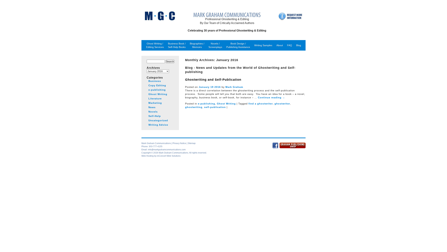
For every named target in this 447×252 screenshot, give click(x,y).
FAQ (289, 45)
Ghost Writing (226, 103)
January (204, 87)
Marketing (155, 103)
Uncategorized (158, 120)
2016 (217, 87)
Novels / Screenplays (215, 45)
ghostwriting (193, 107)
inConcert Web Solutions (169, 156)
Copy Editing (157, 85)
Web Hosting (147, 156)
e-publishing (206, 103)
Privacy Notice (179, 143)
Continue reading (271, 97)
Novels (153, 111)
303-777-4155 (155, 146)
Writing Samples (263, 45)
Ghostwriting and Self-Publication (213, 79)
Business (154, 81)
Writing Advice (158, 124)
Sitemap (192, 143)
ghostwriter (282, 103)
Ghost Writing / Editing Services (155, 45)
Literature (155, 98)
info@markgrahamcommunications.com (167, 149)
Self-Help (154, 116)
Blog (298, 45)
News (152, 107)
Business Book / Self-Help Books (177, 45)
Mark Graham (234, 87)
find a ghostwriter (260, 103)
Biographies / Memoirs (197, 45)
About (279, 45)
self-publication (215, 107)
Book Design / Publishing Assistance (238, 45)
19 (212, 87)
